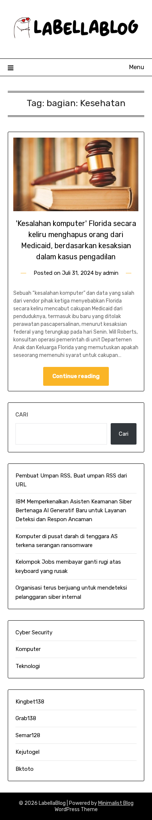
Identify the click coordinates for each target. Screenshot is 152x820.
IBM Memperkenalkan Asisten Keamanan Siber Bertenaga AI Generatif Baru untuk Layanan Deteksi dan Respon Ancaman (73, 510)
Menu (136, 67)
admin (110, 273)
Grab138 (25, 718)
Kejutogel (27, 752)
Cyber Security (33, 632)
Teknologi (27, 666)
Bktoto (24, 769)
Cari (21, 414)
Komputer (28, 649)
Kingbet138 (29, 701)
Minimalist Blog (116, 803)
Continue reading (76, 376)
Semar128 (27, 735)
